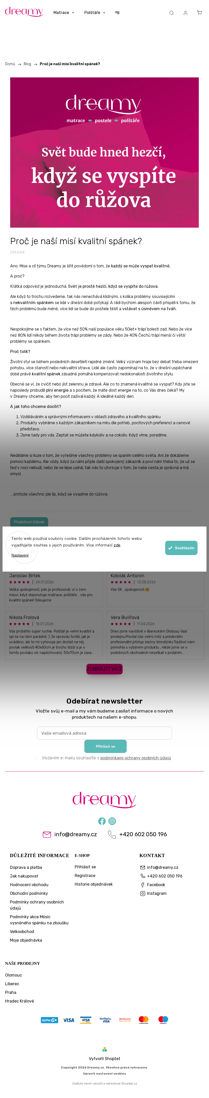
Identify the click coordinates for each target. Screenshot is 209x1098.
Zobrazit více (104, 669)
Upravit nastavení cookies (104, 1073)
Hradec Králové (19, 1001)
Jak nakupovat (24, 876)
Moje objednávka (26, 940)
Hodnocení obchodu (29, 884)
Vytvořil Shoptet (104, 1058)
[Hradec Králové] (104, 1021)
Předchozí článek (29, 522)
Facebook (102, 820)
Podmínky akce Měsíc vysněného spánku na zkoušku (39, 919)
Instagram (112, 820)
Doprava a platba (26, 867)
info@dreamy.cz (75, 834)
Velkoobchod (22, 931)
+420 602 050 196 (143, 834)
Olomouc (13, 975)
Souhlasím (184, 548)
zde (117, 545)
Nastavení (20, 555)
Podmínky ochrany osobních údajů (37, 905)
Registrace (85, 875)
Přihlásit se (105, 746)
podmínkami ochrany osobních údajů (135, 758)
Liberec (12, 983)
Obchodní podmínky (29, 893)
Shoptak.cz (129, 1083)
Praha (10, 992)
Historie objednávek (94, 884)
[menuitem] (64, 12)
